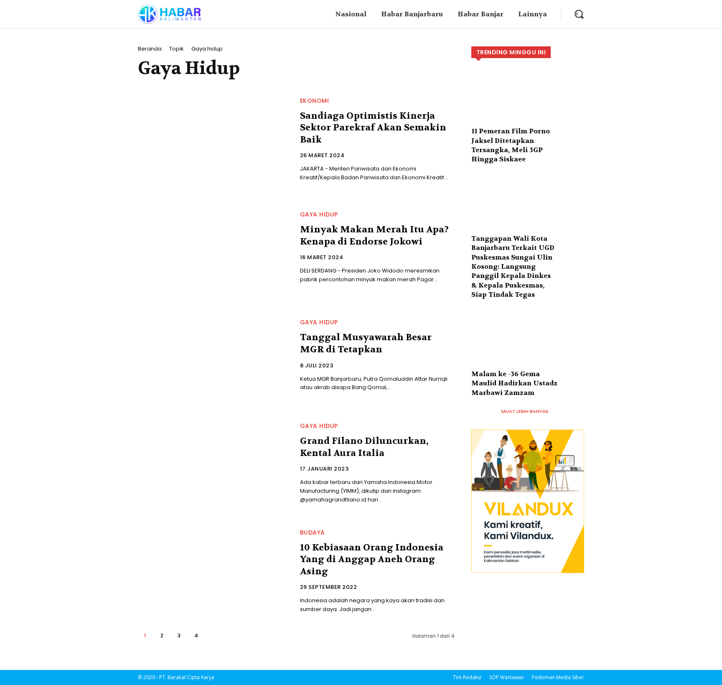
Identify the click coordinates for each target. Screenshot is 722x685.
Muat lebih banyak (525, 411)
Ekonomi (314, 101)
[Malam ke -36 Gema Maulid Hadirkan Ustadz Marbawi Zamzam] (527, 346)
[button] (579, 14)
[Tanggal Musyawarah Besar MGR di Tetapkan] (214, 355)
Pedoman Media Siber (558, 677)
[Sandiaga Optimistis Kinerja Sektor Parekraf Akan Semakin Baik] (214, 140)
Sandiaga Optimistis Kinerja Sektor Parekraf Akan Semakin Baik (373, 127)
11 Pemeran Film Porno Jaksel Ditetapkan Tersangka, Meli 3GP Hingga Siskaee (510, 145)
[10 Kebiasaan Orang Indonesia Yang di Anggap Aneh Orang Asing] (214, 571)
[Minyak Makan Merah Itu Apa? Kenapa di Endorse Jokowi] (214, 247)
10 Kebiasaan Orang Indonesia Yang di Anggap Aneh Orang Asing (371, 559)
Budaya (312, 532)
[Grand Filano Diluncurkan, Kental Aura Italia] (214, 463)
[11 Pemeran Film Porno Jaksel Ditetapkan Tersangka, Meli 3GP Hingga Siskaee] (527, 103)
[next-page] (213, 635)
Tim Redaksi (467, 677)
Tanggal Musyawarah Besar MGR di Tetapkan (366, 343)
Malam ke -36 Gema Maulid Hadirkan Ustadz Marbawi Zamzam (514, 383)
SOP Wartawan (506, 677)
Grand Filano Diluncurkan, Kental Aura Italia (364, 447)
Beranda (150, 49)
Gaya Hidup (319, 214)
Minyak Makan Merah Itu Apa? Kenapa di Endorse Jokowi (374, 235)
